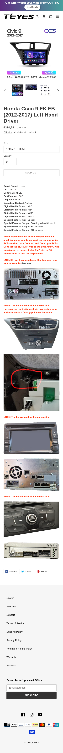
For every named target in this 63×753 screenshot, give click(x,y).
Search (10, 598)
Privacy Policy (14, 640)
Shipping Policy (14, 631)
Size (6, 143)
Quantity (7, 156)
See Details (32, 7)
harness (26, 263)
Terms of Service (15, 623)
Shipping (8, 132)
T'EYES (35, 742)
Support (10, 614)
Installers (11, 665)
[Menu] (57, 16)
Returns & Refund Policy (19, 648)
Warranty (11, 657)
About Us (11, 606)
